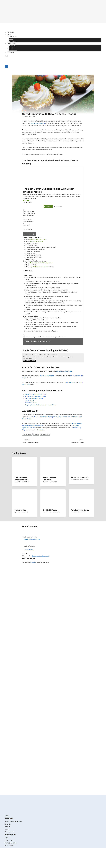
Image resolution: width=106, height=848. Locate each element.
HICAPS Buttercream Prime (37, 239)
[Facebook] (5, 816)
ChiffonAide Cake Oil (36, 241)
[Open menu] (6, 66)
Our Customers (12, 45)
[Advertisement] (53, 12)
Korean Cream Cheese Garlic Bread (36, 394)
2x (29, 234)
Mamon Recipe (20, 510)
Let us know (39, 341)
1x (25, 234)
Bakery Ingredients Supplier (13, 821)
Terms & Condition (10, 843)
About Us (11, 47)
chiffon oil (35, 417)
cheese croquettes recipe (64, 371)
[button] (23, 200)
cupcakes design (45, 434)
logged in (33, 562)
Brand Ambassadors (13, 50)
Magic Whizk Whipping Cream (48, 417)
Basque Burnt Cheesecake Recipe (35, 396)
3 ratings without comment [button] (40, 556)
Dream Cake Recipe (31, 403)
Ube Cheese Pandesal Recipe (34, 398)
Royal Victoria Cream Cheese (39, 267)
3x (34, 234)
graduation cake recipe (47, 375)
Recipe (9, 34)
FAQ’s (6, 837)
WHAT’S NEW (9, 845)
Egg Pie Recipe (29, 400)
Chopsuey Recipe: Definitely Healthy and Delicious (40, 405)
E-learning (8, 824)
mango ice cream (70, 382)
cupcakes (36, 434)
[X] (6, 816)
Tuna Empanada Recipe (80, 510)
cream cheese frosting (37, 123)
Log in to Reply (28, 549)
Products (11, 32)
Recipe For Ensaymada (79, 477)
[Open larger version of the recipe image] (53, 177)
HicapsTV (41, 430)
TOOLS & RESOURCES (13, 41)
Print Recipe (49, 206)
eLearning (11, 39)
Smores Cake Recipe (77, 441)
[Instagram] (8, 816)
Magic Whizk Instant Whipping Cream (41, 263)
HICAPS (26, 116)
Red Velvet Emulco (64, 417)
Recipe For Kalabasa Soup (30, 441)
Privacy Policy (9, 840)
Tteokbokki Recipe (50, 510)
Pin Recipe (59, 206)
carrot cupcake (27, 434)
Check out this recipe (29, 360)
